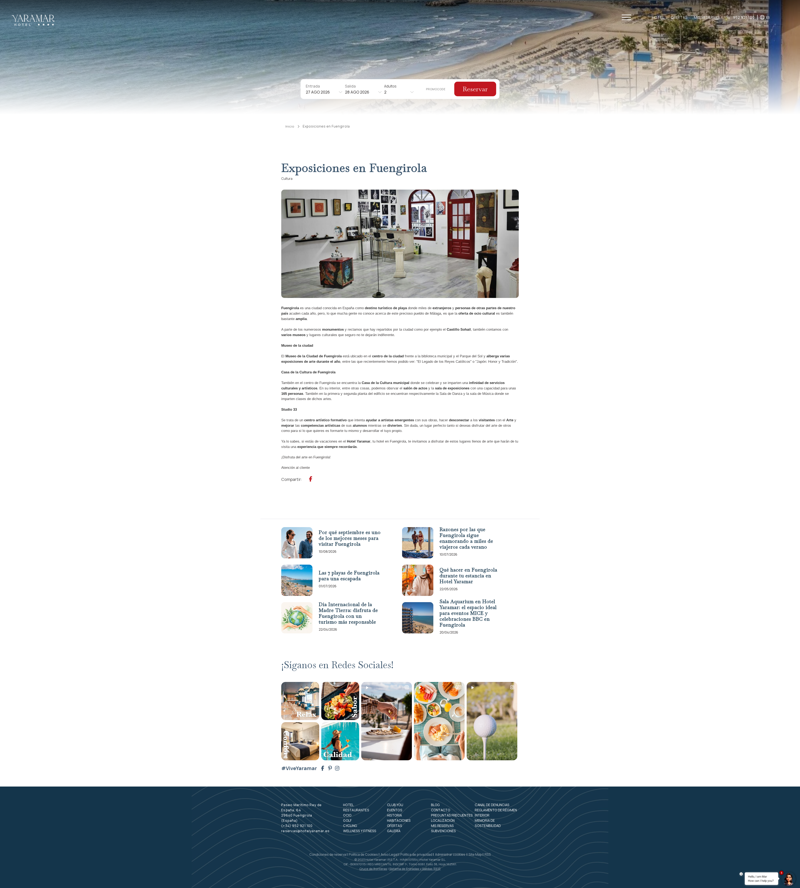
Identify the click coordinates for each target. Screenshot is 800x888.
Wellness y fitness (359, 831)
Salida (350, 86)
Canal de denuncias (492, 805)
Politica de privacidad (416, 854)
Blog (435, 805)
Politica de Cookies (363, 854)
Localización (443, 820)
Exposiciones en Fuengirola (326, 126)
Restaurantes (356, 810)
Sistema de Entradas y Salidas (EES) (415, 869)
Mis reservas (707, 17)
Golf (347, 820)
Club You (395, 805)
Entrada (313, 86)
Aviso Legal (389, 854)
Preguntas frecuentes (452, 815)
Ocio (347, 815)
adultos (390, 86)
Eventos (394, 810)
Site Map (475, 854)
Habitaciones (399, 820)
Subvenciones (443, 831)
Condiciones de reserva (327, 854)
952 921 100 (743, 17)
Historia (394, 815)
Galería (393, 831)
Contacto (440, 810)
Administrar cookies (450, 854)
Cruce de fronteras (373, 869)
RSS (488, 854)
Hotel (658, 17)
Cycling (350, 825)
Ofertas (679, 17)
